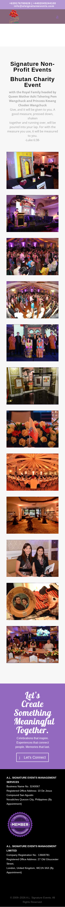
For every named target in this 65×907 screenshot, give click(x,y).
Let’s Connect (35, 757)
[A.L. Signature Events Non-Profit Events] (32, 188)
